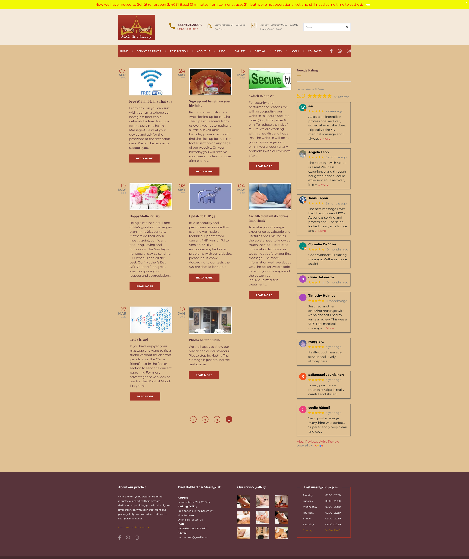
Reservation (179, 51)
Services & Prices (149, 51)
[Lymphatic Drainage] (264, 516)
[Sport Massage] (283, 516)
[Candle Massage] (245, 516)
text (197, 519)
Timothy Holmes (321, 295)
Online (182, 519)
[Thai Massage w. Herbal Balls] (283, 531)
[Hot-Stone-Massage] (264, 531)
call (189, 519)
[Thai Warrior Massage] (283, 500)
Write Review (329, 441)
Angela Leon (318, 152)
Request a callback (187, 28)
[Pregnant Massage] (245, 531)
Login (295, 51)
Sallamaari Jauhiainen (326, 374)
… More (325, 138)
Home (124, 51)
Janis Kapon (318, 198)
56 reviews (341, 97)
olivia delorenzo (321, 277)
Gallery (240, 51)
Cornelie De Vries (322, 244)
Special (260, 51)
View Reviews (307, 441)
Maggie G (316, 341)
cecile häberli (319, 407)
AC (310, 106)
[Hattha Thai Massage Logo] (136, 27)
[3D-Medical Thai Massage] (245, 500)
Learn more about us (133, 527)
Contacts (315, 51)
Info (222, 51)
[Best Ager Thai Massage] (264, 500)
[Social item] (119, 537)
